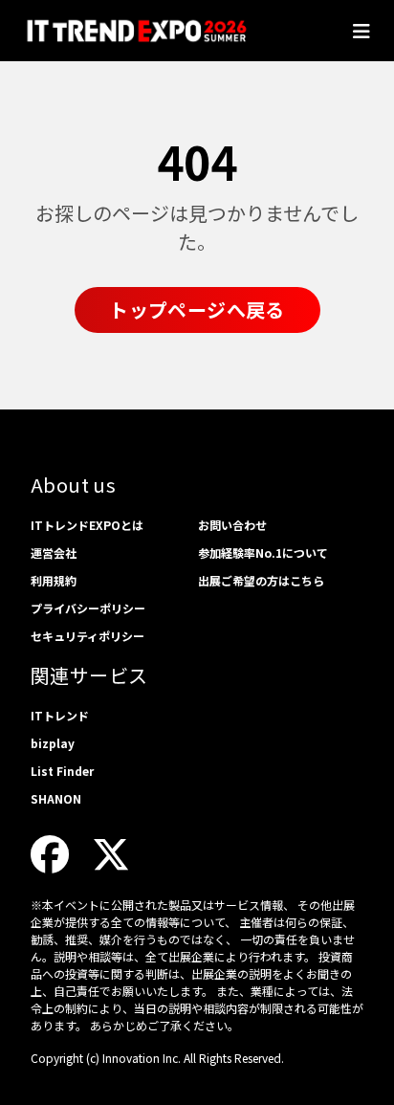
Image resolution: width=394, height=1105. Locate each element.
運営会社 (54, 552)
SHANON (56, 798)
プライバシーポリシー (88, 608)
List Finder (62, 770)
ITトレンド (60, 715)
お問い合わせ (232, 525)
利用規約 (54, 580)
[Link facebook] (50, 852)
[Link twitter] (111, 852)
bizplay (53, 743)
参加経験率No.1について (263, 552)
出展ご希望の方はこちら (261, 580)
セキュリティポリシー (87, 636)
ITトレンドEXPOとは (87, 525)
